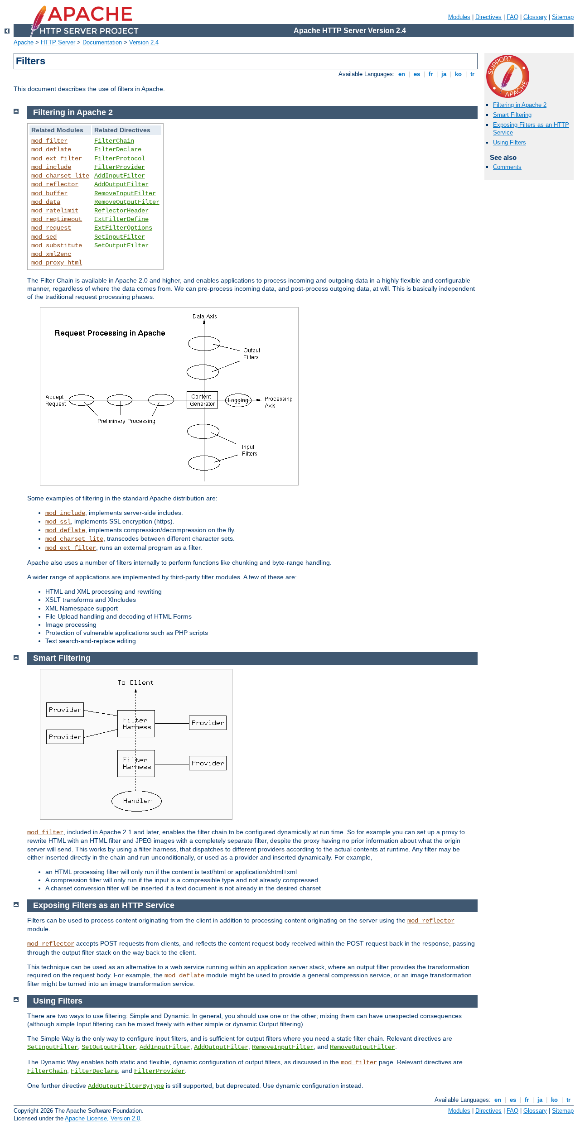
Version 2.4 (144, 42)
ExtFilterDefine (121, 219)
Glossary (535, 17)
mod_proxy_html (56, 262)
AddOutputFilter (121, 184)
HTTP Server (58, 42)
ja (444, 74)
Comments (507, 166)
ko (458, 74)
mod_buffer (49, 193)
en (401, 74)
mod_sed (44, 236)
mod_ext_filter (56, 158)
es (417, 74)
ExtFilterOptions (123, 227)
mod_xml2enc (51, 254)
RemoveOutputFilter (127, 202)
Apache (24, 42)
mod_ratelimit (54, 210)
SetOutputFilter (121, 245)
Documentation (102, 42)
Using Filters (509, 142)
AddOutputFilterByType (126, 1086)
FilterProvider (119, 167)
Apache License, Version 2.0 (102, 1118)
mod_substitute (56, 245)
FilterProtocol (119, 158)
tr (472, 74)
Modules (459, 17)
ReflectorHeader (121, 210)
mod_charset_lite (60, 175)
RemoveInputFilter (125, 193)
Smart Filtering (512, 114)
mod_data (45, 202)
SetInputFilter (119, 236)
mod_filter (49, 140)
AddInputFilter (119, 175)
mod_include (51, 167)
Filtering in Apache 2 (519, 104)
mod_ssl (58, 521)
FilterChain (114, 140)
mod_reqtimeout (56, 219)
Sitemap (563, 17)
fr (431, 74)
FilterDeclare (117, 149)
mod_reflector (54, 184)
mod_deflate (51, 149)
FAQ (512, 17)
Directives (488, 17)
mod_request (51, 227)
